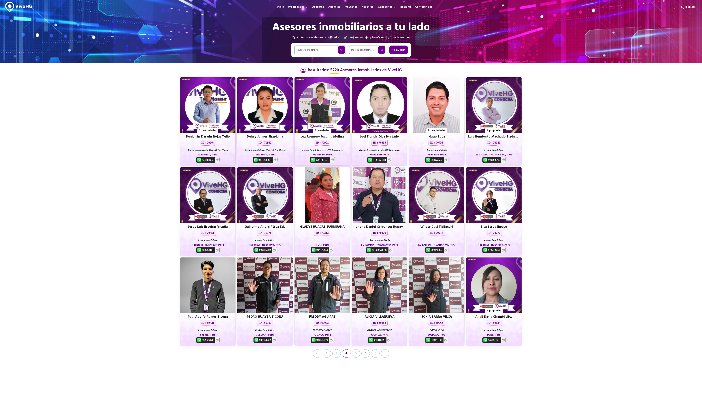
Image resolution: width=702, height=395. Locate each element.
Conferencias (423, 7)
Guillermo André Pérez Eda (265, 227)
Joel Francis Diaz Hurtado (379, 136)
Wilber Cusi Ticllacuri (436, 227)
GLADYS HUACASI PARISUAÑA (322, 227)
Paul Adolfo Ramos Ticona (208, 316)
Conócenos (385, 7)
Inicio (280, 7)
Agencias (334, 7)
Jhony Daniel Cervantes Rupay (379, 227)
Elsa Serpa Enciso (494, 227)
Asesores (318, 7)
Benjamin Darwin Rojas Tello (208, 136)
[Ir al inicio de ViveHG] (20, 7)
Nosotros (367, 7)
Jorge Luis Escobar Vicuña (208, 227)
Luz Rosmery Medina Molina (322, 136)
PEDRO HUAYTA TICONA (265, 316)
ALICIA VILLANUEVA (380, 316)
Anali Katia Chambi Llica (494, 316)
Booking (405, 7)
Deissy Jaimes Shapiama (265, 136)
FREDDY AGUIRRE (322, 316)
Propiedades (296, 7)
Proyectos (350, 7)
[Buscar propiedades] (673, 7)
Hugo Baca (437, 136)
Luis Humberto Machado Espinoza (494, 136)
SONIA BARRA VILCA (436, 316)
